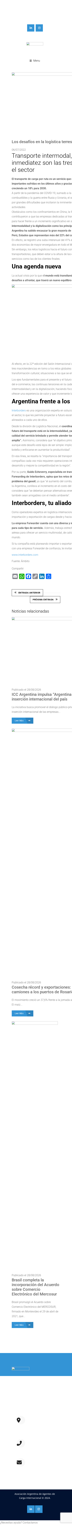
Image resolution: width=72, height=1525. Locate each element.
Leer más (19, 1409)
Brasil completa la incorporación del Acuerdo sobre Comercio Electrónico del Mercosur (35, 1287)
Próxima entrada (43, 599)
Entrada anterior (29, 592)
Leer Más (19, 720)
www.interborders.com (25, 554)
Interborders (19, 410)
